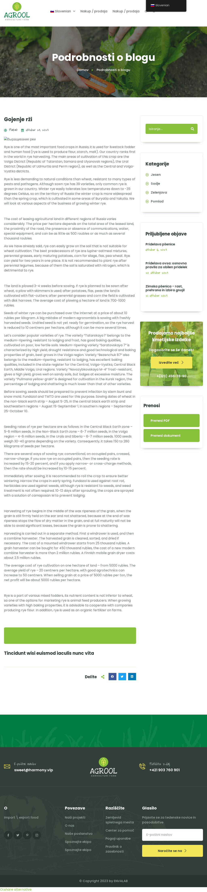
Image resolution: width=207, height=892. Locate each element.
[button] (112, 676)
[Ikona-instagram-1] (37, 835)
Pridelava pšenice (160, 244)
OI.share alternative (16, 889)
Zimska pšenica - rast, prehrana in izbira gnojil (165, 288)
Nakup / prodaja (93, 11)
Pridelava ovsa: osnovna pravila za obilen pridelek (166, 265)
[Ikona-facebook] (8, 835)
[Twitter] (18, 835)
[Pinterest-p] (27, 835)
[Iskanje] (192, 129)
